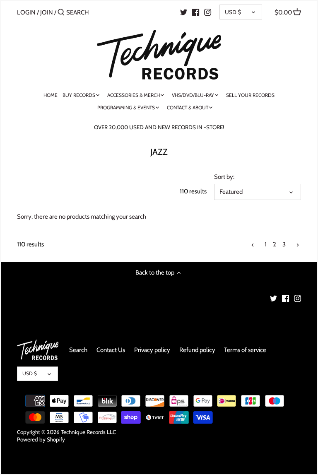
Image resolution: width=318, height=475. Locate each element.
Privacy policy (152, 350)
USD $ (233, 12)
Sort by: (224, 177)
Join (46, 12)
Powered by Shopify (41, 439)
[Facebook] (195, 12)
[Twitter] (183, 12)
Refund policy (197, 350)
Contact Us (110, 350)
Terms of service (245, 350)
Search (78, 350)
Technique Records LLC (88, 432)
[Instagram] (207, 12)
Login (26, 12)
